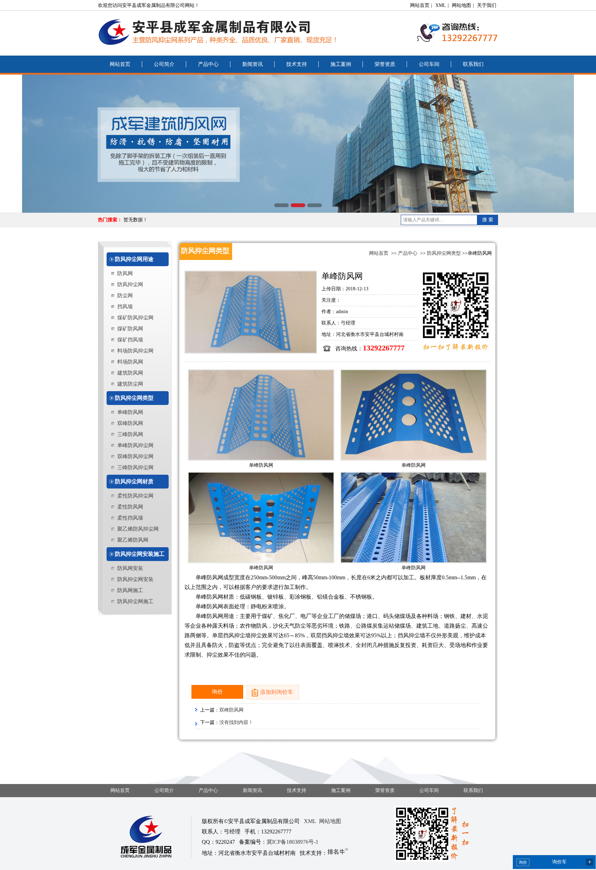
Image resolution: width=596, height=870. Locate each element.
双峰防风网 (130, 423)
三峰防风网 (130, 434)
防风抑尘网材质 (134, 481)
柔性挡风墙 (130, 518)
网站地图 (461, 5)
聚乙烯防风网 (132, 540)
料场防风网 (130, 362)
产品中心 (208, 64)
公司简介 (164, 64)
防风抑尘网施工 (135, 601)
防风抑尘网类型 (134, 398)
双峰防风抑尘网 (135, 456)
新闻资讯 (252, 64)
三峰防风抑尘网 (135, 467)
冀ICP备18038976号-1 (292, 842)
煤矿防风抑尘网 (135, 317)
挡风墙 (125, 306)
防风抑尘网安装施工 (140, 554)
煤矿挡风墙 (130, 339)
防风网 (125, 273)
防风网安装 (130, 568)
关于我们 (486, 5)
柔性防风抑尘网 (135, 496)
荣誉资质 (385, 64)
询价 (217, 692)
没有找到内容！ (236, 722)
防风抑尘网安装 (135, 579)
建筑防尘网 (130, 384)
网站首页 (419, 5)
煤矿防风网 (130, 328)
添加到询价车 (276, 692)
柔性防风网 (130, 507)
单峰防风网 (130, 412)
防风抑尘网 (130, 284)
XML (440, 5)
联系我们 (473, 64)
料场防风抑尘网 (135, 351)
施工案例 (340, 64)
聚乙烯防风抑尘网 (138, 529)
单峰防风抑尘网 (135, 445)
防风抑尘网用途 (134, 259)
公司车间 (429, 64)
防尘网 (125, 295)
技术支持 (296, 64)
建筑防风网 (130, 373)
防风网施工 (130, 590)
